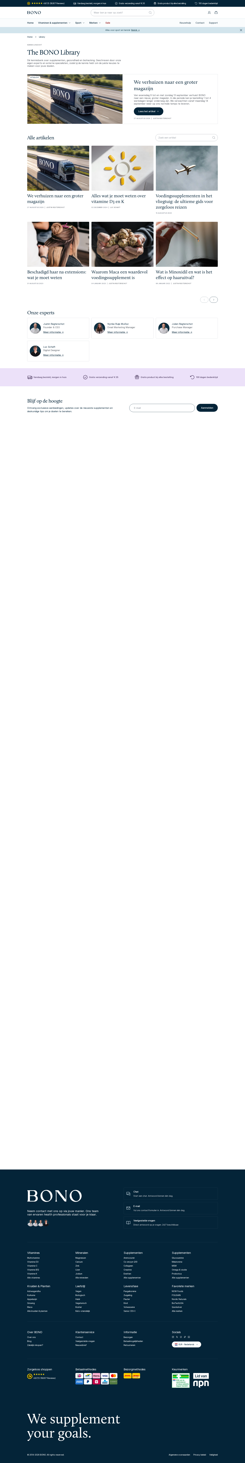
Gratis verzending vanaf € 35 (132, 3)
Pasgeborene (130, 1291)
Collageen (128, 1266)
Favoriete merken (183, 1286)
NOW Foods (177, 1291)
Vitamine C (32, 1266)
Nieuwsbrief (81, 1345)
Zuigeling (128, 1295)
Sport (78, 22)
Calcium (79, 1262)
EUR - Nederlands (185, 1344)
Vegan (78, 1291)
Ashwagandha (34, 1291)
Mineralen (81, 1252)
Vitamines (33, 1252)
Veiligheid (213, 1455)
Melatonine (177, 1262)
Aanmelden (207, 407)
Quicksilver (177, 1307)
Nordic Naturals (179, 1299)
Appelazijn (32, 1299)
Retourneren (129, 1345)
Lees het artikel (146, 111)
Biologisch (80, 1295)
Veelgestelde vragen (85, 1341)
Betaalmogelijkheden (133, 1341)
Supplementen (133, 1252)
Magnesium (80, 1258)
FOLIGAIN (176, 1295)
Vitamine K (32, 1273)
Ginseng (31, 1303)
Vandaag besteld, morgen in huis (91, 3)
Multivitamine (33, 1258)
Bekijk (135, 30)
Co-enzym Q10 (130, 1262)
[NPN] (201, 1381)
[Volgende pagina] (214, 300)
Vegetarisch (81, 1303)
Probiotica (177, 1273)
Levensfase (131, 1286)
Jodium (78, 1273)
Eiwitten (127, 1273)
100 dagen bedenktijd (208, 3)
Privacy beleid (199, 1455)
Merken (93, 22)
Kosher (78, 1307)
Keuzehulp (185, 22)
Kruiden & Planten (38, 1286)
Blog (29, 1341)
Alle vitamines (33, 1277)
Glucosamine (178, 1258)
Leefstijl (80, 1286)
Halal (77, 1299)
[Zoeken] (150, 12)
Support (213, 22)
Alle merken (177, 1311)
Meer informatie (53, 332)
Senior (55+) (130, 1311)
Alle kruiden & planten (37, 1311)
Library (42, 37)
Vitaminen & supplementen (52, 22)
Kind (126, 1303)
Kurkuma (31, 1295)
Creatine (128, 1270)
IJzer (77, 1270)
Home (30, 22)
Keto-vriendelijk (82, 1311)
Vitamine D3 (32, 1262)
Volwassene (129, 1307)
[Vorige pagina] (204, 300)
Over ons (31, 1337)
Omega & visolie (179, 1270)
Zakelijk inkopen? (35, 1345)
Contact (200, 22)
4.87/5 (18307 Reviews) (54, 3)
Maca (29, 1307)
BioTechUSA (177, 1303)
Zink (77, 1266)
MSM (174, 1266)
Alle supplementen (132, 1277)
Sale (107, 22)
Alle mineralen (81, 1277)
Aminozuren (129, 1258)
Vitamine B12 (33, 1270)
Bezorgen (128, 1337)
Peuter (127, 1299)
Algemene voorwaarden (179, 1455)
